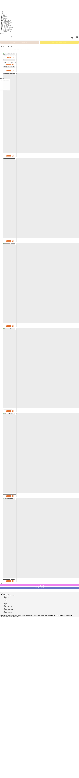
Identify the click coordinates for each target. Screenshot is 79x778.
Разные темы (20, 49)
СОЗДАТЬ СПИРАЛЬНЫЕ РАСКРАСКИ (59, 42)
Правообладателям (16, 616)
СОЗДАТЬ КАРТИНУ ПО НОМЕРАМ (19, 42)
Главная (1, 49)
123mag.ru (2, 4)
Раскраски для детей (12, 49)
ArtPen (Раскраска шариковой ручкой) (10, 595)
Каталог (5, 49)
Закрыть (1, 78)
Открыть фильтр (40, 585)
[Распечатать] (12, 57)
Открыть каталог (40, 587)
